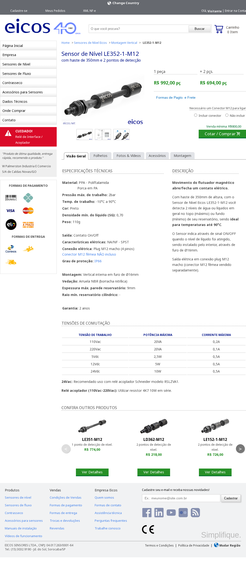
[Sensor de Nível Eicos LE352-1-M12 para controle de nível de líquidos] (103, 98)
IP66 (98, 261)
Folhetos (100, 155)
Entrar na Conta (235, 11)
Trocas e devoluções (65, 520)
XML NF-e (89, 11)
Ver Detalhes (92, 472)
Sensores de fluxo (18, 505)
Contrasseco (12, 82)
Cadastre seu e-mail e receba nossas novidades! (175, 490)
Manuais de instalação (21, 528)
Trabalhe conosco (108, 528)
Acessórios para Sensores (22, 92)
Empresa (9, 54)
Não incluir (237, 115)
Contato (9, 120)
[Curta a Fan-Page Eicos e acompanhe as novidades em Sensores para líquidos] (147, 512)
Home (66, 43)
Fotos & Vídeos (129, 155)
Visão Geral (76, 156)
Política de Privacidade (193, 545)
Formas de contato (108, 505)
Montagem (182, 155)
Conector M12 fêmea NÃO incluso (89, 254)
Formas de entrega (63, 513)
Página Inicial (12, 45)
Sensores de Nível (16, 64)
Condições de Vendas (65, 497)
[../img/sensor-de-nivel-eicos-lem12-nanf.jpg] (121, 134)
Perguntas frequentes (111, 520)
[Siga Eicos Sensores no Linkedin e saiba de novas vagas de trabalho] (159, 512)
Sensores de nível (18, 497)
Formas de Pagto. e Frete (176, 97)
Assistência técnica (108, 513)
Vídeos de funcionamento (23, 536)
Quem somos (104, 497)
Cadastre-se (18, 11)
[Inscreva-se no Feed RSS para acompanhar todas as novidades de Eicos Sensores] (195, 512)
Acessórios (157, 155)
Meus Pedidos (55, 11)
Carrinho (232, 29)
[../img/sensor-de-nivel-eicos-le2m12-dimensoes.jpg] (103, 134)
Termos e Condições (159, 545)
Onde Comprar (13, 110)
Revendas (57, 528)
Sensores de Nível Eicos (90, 43)
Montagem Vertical (124, 43)
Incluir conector (209, 115)
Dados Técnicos (14, 101)
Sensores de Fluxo (16, 73)
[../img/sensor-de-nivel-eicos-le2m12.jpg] (84, 134)
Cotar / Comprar (222, 133)
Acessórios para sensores (24, 520)
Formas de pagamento (66, 505)
